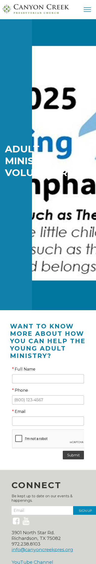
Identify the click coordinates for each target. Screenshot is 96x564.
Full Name (23, 369)
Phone (20, 390)
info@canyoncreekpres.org (42, 549)
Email (19, 411)
